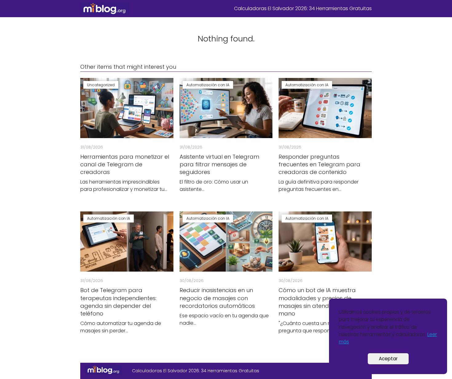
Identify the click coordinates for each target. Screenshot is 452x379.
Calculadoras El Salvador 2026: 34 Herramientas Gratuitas (303, 8)
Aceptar (388, 358)
